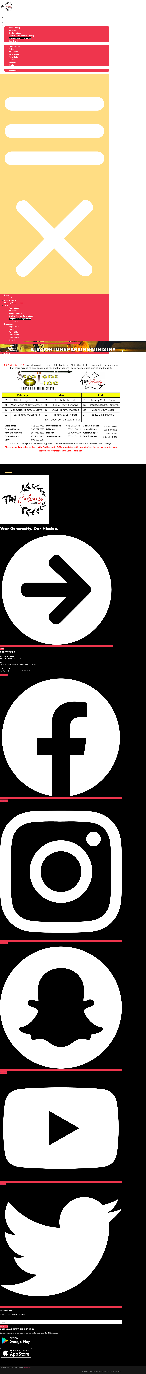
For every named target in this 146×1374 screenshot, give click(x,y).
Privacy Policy (27, 1367)
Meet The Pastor (11, 300)
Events (11, 345)
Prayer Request (15, 46)
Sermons (12, 62)
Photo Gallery (14, 57)
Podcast (12, 49)
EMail (2, 1318)
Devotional (13, 30)
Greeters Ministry (15, 33)
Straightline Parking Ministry (20, 38)
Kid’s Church (13, 321)
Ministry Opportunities (14, 22)
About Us (8, 298)
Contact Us (13, 70)
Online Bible (13, 52)
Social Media (14, 54)
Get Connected (11, 68)
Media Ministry (14, 28)
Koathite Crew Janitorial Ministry (21, 36)
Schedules (9, 25)
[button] (54, 184)
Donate (8, 73)
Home (6, 295)
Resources (9, 44)
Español (12, 60)
